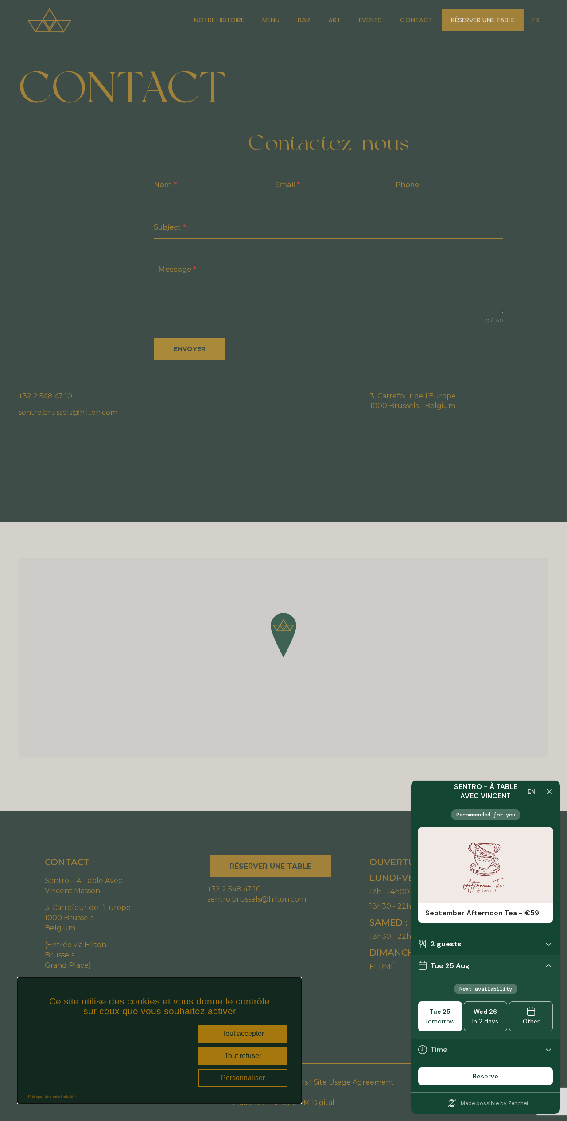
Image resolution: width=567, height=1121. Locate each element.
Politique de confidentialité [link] (52, 1096)
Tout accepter (243, 1033)
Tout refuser (243, 1055)
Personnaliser (243, 1078)
